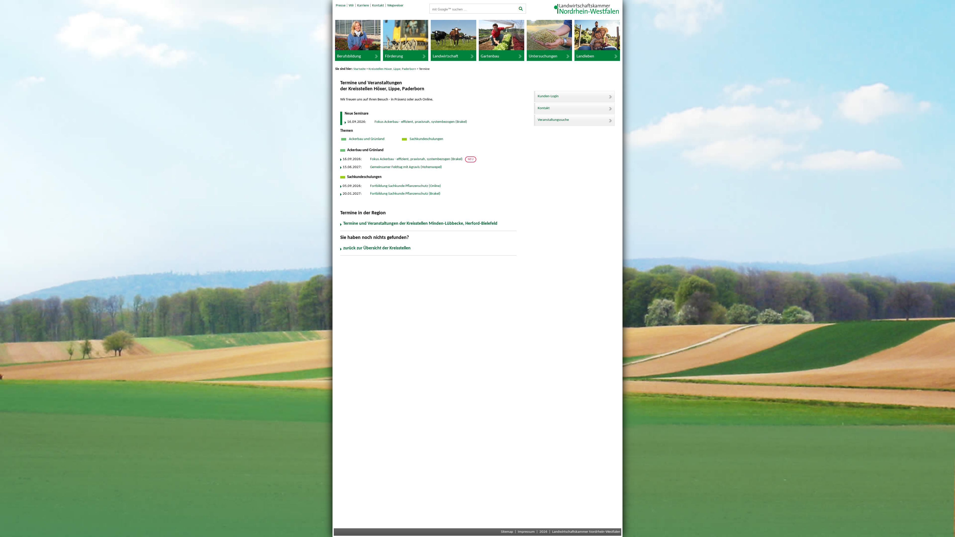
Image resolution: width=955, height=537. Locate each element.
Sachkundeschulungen (426, 139)
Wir (351, 5)
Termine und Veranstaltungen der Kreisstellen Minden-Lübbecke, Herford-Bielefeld (420, 224)
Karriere (363, 5)
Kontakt (378, 5)
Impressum (526, 532)
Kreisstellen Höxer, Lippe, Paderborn (392, 69)
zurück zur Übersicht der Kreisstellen (377, 248)
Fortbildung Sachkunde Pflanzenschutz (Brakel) (405, 194)
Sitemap (507, 532)
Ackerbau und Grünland (366, 139)
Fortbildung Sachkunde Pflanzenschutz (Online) (405, 186)
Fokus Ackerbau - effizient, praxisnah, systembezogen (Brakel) (421, 122)
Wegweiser (395, 5)
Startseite (359, 69)
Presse (340, 5)
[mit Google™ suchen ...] (521, 9)
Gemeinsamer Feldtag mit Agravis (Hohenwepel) (406, 167)
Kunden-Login (548, 96)
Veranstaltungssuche (553, 120)
